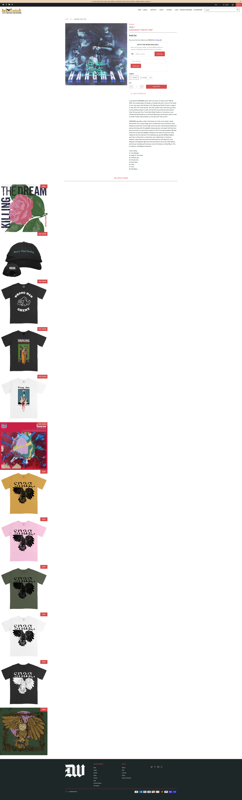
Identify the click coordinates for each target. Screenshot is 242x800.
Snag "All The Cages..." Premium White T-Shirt (23, 636)
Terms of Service (126, 778)
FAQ (123, 770)
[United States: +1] (133, 54)
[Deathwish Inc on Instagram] (12, 4)
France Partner (186, 10)
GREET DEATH (126, 1)
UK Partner (197, 10)
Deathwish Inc (73, 791)
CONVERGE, (118, 1)
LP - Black (143, 77)
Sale (176, 10)
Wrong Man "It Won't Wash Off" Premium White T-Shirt (23, 398)
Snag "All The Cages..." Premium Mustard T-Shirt (23, 493)
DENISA (133, 1)
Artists (153, 10)
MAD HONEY (111, 1)
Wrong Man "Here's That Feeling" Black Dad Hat (23, 256)
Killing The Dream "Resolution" (23, 208)
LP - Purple (133, 77)
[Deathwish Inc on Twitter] (3, 4)
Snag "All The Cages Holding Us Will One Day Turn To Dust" (23, 731)
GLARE (147, 1)
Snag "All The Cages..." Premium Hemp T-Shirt (23, 589)
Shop (161, 10)
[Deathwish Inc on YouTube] (9, 4)
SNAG (105, 1)
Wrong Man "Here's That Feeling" (23, 446)
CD (150, 77)
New (139, 10)
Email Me (136, 66)
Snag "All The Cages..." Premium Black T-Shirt (23, 684)
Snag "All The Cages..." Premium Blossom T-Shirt (23, 541)
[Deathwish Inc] (20, 11)
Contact (124, 773)
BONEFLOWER (140, 1)
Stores (169, 10)
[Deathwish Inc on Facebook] (6, 4)
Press (123, 775)
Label (145, 10)
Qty (130, 83)
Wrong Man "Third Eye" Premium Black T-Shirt (23, 303)
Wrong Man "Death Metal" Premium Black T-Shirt (23, 351)
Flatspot (131, 24)
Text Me (160, 54)
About (123, 767)
